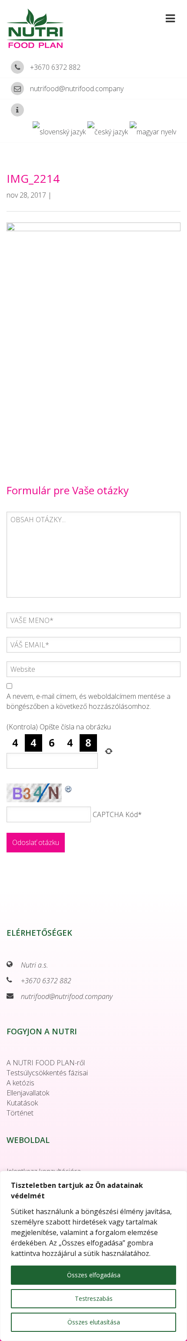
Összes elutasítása (93, 1322)
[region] (93, 1256)
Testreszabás (94, 1298)
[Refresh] (68, 788)
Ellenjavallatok (28, 1093)
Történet (20, 1113)
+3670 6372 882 (55, 67)
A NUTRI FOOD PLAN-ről (46, 1062)
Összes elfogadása (93, 1275)
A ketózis (20, 1083)
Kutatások (22, 1103)
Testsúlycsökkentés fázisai (47, 1073)
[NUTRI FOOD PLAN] (41, 28)
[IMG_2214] (93, 338)
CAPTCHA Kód (115, 814)
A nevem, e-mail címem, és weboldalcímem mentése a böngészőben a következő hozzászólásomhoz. (88, 701)
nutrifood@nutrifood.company (77, 88)
